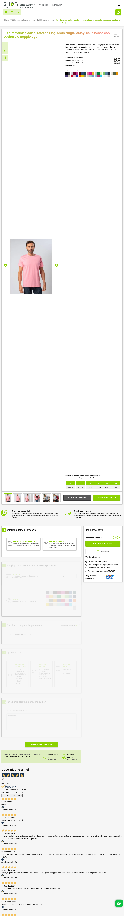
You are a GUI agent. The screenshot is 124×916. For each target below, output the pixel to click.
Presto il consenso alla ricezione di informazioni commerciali (87, 467)
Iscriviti (86, 474)
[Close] (108, 433)
